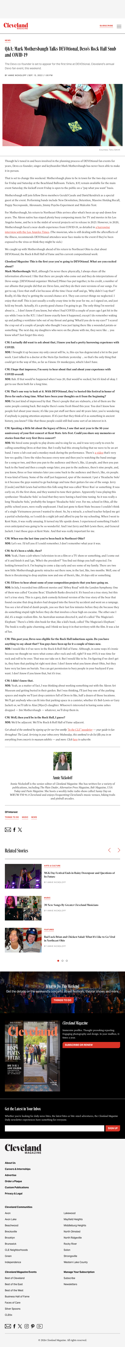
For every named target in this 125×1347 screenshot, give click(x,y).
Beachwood (11, 1225)
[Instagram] (27, 1326)
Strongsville (70, 1256)
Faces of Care (12, 1302)
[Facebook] (14, 1326)
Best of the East (14, 1284)
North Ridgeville (73, 1237)
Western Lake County (76, 1262)
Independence (13, 1262)
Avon (8, 1213)
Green (8, 1256)
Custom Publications (17, 1187)
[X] (20, 1326)
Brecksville (11, 1231)
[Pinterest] (32, 1326)
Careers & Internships (17, 1169)
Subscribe (106, 26)
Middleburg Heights (75, 1225)
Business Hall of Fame (17, 1296)
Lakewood (69, 1213)
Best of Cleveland (15, 1278)
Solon (67, 1250)
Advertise (10, 1175)
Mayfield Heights (73, 1219)
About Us (10, 1163)
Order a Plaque (13, 1181)
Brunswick (10, 1243)
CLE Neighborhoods (16, 1250)
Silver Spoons (12, 1308)
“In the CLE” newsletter (80, 729)
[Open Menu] (119, 27)
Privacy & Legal (13, 1193)
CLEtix (8, 1315)
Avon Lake (10, 1219)
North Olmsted (72, 1231)
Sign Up (113, 1128)
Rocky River (70, 1243)
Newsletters (70, 1284)
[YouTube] (40, 1326)
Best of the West (14, 1290)
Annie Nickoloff (17, 75)
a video (99, 452)
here (75, 739)
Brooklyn (10, 1237)
